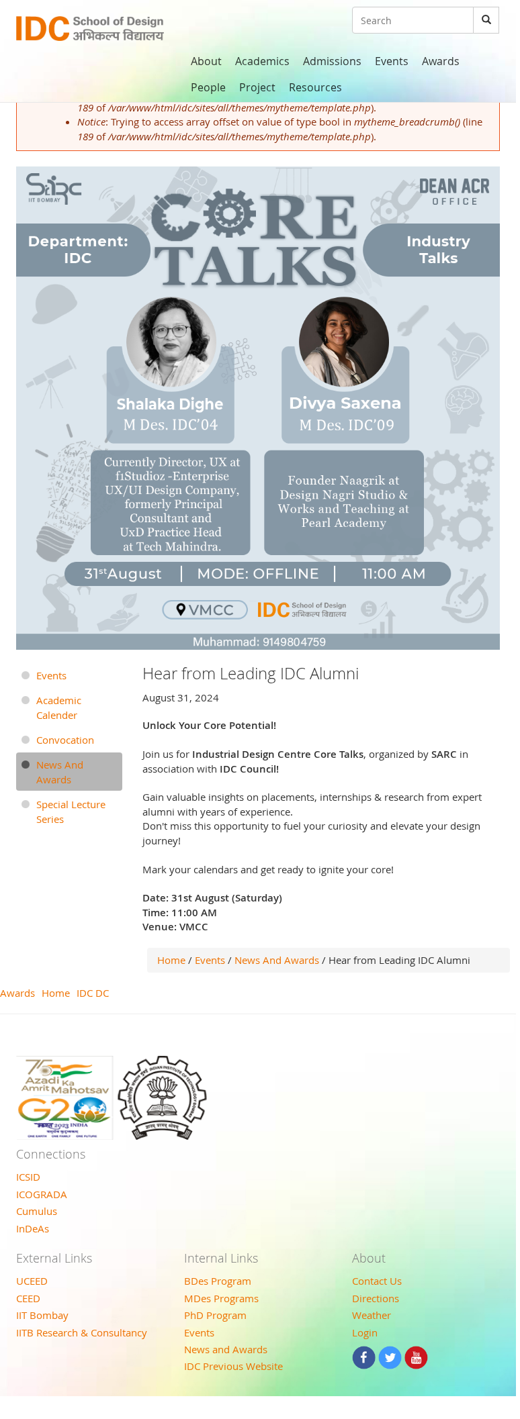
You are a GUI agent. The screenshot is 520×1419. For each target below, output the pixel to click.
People (208, 87)
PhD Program (215, 1315)
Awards (441, 61)
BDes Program (217, 1280)
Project (257, 87)
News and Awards (225, 1349)
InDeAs (32, 1228)
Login (365, 1332)
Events (391, 61)
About (206, 61)
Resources (315, 87)
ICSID (28, 1176)
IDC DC (93, 992)
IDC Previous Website (233, 1366)
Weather (371, 1315)
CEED (28, 1298)
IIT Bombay (42, 1315)
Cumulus (36, 1211)
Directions (375, 1298)
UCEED (32, 1280)
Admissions (332, 61)
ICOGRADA (41, 1194)
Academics (262, 61)
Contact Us (377, 1280)
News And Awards (276, 960)
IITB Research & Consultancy (81, 1332)
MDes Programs (221, 1298)
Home (171, 960)
